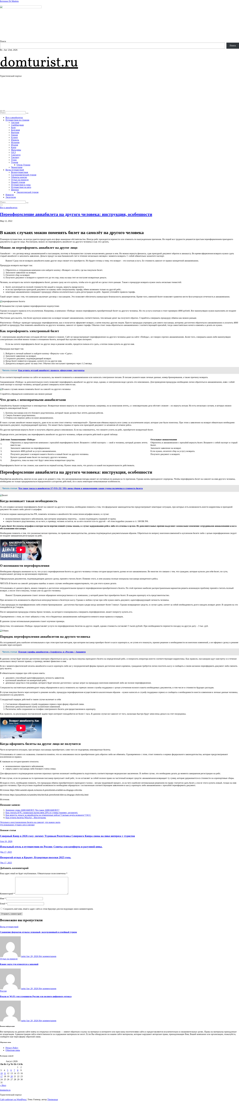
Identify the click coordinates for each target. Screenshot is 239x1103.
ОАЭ (13, 152)
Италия (14, 145)
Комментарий (7, 893)
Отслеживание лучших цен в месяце (17, 825)
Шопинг (15, 190)
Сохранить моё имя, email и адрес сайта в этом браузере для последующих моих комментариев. (48, 909)
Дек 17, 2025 (6, 852)
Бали (13, 127)
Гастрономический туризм (23, 175)
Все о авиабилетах (14, 117)
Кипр (13, 147)
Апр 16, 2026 (6, 841)
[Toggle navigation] (4, 110)
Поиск (3, 41)
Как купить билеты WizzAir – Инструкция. (26, 817)
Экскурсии (11, 197)
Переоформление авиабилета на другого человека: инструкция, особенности (76, 214)
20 (12, 1076)
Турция (14, 162)
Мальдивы (16, 150)
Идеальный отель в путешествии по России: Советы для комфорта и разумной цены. (51, 846)
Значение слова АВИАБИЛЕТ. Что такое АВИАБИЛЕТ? (32, 810)
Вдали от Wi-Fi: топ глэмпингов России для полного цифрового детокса (36, 996)
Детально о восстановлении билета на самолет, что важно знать (30, 822)
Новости (10, 195)
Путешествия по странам (17, 120)
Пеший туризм (18, 182)
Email (3, 903)
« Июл (3, 1085)
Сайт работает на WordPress (13, 1099)
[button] (1, 110)
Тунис (14, 160)
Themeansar (52, 1099)
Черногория (16, 167)
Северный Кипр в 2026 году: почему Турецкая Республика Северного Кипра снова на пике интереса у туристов (67, 836)
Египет (14, 137)
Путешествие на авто (21, 187)
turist (23, 956)
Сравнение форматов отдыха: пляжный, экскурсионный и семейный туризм (38, 932)
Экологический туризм (27, 192)
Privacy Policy (12, 1048)
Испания (15, 142)
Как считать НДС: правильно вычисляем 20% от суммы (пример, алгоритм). (42, 812)
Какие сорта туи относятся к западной (19, 964)
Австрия (15, 122)
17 (1, 1076)
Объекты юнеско (19, 177)
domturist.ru (39, 63)
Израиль (15, 140)
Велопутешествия (19, 172)
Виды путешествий (15, 170)
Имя (3, 898)
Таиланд (15, 157)
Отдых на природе (20, 180)
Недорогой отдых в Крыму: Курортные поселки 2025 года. (35, 857)
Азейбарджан (17, 125)
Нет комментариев (47, 956)
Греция (14, 135)
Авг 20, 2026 (32, 956)
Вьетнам (15, 132)
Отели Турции (23, 165)
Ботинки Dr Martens (9, 1)
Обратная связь (13, 1050)
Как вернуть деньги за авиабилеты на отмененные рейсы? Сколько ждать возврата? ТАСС (48, 815)
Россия (3, 991)
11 (5, 1073)
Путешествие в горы (21, 185)
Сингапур (15, 155)
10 (1, 1073)
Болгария (15, 130)
